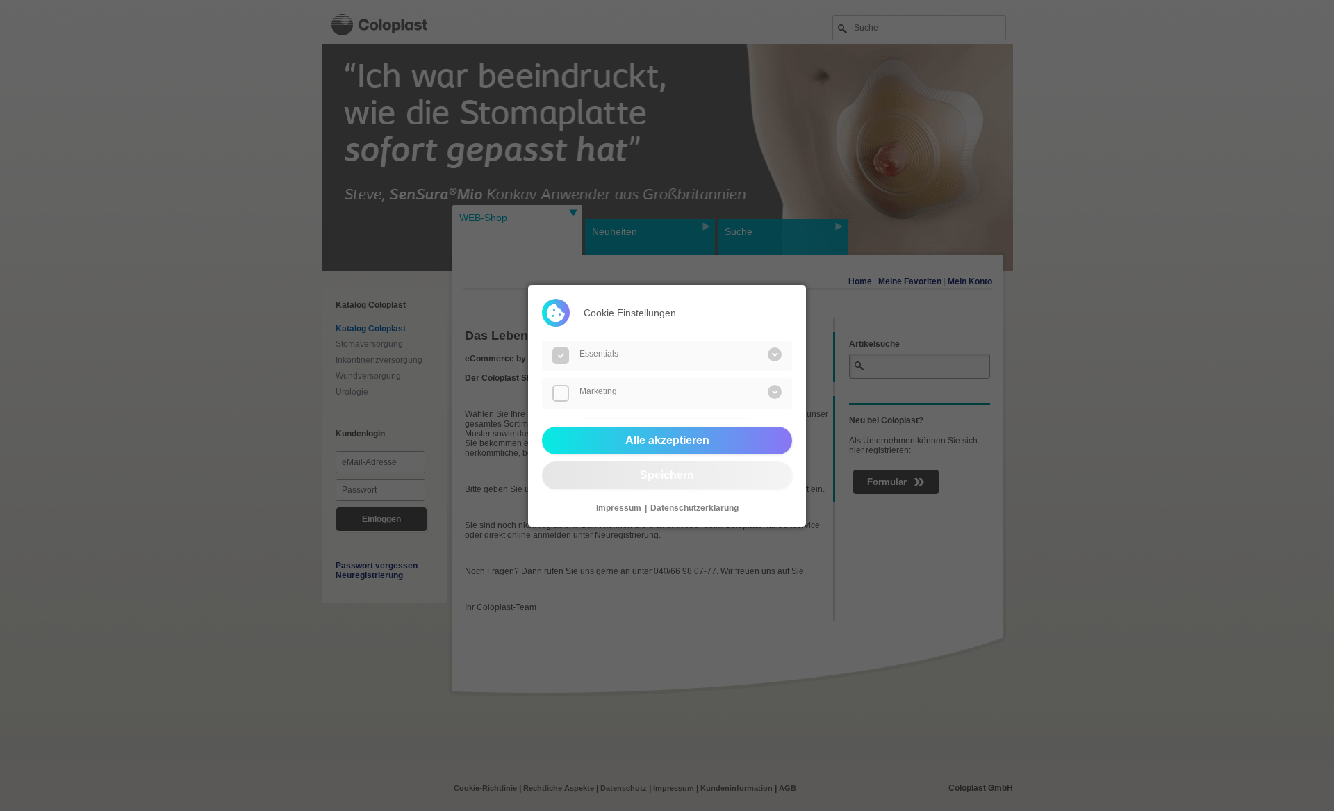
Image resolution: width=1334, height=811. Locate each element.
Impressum (618, 508)
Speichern (667, 475)
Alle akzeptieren (667, 440)
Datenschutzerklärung (694, 508)
